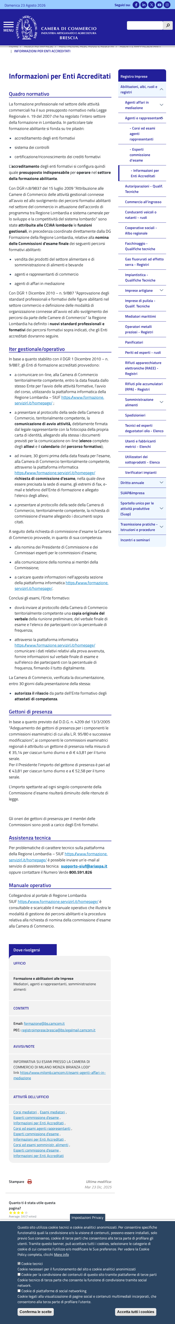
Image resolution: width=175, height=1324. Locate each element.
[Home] (56, 27)
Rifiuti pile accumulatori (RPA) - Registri (144, 386)
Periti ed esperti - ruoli (143, 352)
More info (61, 1254)
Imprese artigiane (139, 290)
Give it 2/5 (15, 1212)
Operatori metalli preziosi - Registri (139, 329)
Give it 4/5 (22, 1212)
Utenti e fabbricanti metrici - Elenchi (140, 443)
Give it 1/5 (11, 1212)
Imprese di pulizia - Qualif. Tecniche (140, 303)
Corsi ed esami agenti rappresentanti (41, 1128)
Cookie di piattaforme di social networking (53, 1291)
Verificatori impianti (141, 472)
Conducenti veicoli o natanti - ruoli (140, 214)
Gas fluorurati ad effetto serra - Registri (144, 261)
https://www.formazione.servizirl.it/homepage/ (55, 473)
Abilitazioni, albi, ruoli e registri (139, 89)
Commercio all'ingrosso (143, 201)
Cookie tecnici (32, 1263)
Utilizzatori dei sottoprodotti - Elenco (142, 459)
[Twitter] (151, 4)
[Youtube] (159, 4)
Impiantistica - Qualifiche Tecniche (140, 277)
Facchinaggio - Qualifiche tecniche (140, 246)
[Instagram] (167, 4)
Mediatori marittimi (140, 316)
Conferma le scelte (36, 1312)
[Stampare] (29, 1181)
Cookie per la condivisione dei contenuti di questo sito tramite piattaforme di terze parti (89, 1274)
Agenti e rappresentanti (144, 118)
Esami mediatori (52, 1112)
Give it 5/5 (26, 1212)
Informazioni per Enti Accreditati (38, 1123)
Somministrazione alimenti (139, 402)
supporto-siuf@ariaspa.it (84, 866)
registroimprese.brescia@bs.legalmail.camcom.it (58, 1030)
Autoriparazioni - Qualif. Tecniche (144, 188)
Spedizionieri (135, 415)
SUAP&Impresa (132, 493)
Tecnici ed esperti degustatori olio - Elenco (144, 428)
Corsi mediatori (25, 1112)
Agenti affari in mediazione (137, 105)
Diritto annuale (132, 482)
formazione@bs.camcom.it (44, 1023)
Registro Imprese (134, 76)
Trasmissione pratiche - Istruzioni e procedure (139, 526)
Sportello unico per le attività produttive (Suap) (137, 508)
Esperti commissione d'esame (36, 1117)
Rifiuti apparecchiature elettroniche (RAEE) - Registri (143, 368)
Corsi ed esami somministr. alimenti (40, 1144)
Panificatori (134, 342)
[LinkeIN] (143, 4)
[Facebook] (136, 4)
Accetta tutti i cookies (135, 1312)
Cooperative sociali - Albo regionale (141, 230)
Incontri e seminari (135, 540)
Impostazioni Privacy (87, 1217)
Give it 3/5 (19, 1212)
